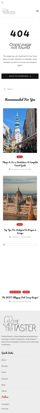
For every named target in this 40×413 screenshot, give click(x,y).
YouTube (4, 409)
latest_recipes (15, 292)
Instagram (5, 404)
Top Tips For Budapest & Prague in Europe (20, 231)
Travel (20, 157)
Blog (3, 385)
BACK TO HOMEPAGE (19, 76)
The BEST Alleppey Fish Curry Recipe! (20, 297)
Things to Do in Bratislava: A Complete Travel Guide (20, 163)
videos (4, 391)
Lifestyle (4, 379)
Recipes (26, 292)
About (3, 360)
